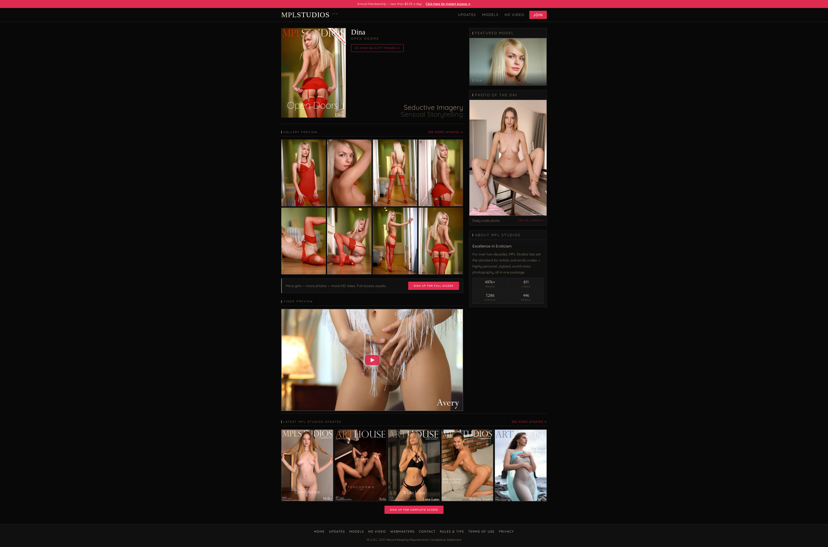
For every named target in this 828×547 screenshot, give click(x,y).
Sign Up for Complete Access (414, 509)
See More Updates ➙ (445, 132)
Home (319, 531)
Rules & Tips (452, 531)
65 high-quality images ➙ (377, 48)
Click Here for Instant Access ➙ (448, 4)
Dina (358, 32)
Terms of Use (481, 531)
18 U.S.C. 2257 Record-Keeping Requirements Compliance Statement (414, 540)
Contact (427, 531)
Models (490, 14)
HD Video (514, 14)
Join (538, 15)
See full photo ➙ (531, 220)
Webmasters (402, 531)
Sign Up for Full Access (433, 285)
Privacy (506, 531)
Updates (467, 14)
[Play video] (372, 360)
